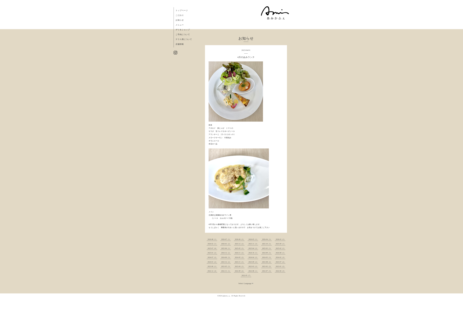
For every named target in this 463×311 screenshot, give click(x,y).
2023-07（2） (280, 262)
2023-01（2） (280, 266)
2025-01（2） (212, 253)
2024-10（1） (253, 253)
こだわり (180, 15)
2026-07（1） (226, 239)
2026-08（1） (212, 239)
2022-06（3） (280, 271)
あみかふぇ (226, 296)
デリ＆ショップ (183, 30)
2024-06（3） (226, 257)
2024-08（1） (280, 253)
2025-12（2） (240, 244)
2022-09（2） (240, 271)
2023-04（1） (240, 266)
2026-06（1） (240, 239)
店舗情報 (180, 44)
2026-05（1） (253, 239)
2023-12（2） (226, 262)
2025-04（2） (253, 248)
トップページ (182, 10)
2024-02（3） (280, 257)
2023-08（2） (267, 262)
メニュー (180, 25)
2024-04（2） (253, 257)
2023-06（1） (212, 266)
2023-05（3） (226, 266)
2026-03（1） (280, 239)
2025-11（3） (253, 244)
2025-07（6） (212, 248)
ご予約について (183, 34)
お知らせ (180, 20)
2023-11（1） (240, 262)
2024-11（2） (240, 253)
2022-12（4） (212, 271)
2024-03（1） (267, 257)
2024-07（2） (212, 257)
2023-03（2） (253, 266)
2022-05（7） (246, 275)
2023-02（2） (267, 266)
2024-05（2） (240, 257)
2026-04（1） (267, 239)
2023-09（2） (253, 262)
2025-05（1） (240, 248)
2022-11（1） (226, 271)
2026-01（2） (226, 244)
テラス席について (184, 39)
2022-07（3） (267, 271)
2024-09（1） (267, 253)
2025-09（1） (280, 244)
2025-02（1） (280, 248)
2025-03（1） (267, 248)
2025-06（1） (226, 248)
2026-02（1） (212, 244)
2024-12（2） (226, 253)
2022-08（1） (253, 271)
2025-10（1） (267, 244)
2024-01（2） (212, 262)
